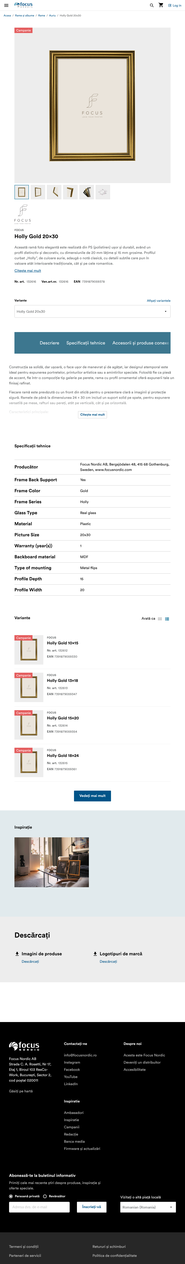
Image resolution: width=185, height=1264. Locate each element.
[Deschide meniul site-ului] (9, 5)
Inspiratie (71, 1120)
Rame (41, 15)
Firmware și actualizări (82, 1148)
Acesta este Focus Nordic (144, 1055)
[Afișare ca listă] (167, 619)
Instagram (72, 1062)
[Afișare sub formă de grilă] (159, 619)
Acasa (7, 15)
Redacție (71, 1134)
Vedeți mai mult (92, 796)
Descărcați (30, 961)
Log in (177, 5)
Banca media (74, 1141)
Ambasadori (73, 1113)
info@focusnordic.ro (80, 1055)
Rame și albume (24, 15)
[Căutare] (152, 5)
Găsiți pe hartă (21, 1091)
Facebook (72, 1069)
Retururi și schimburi (109, 1246)
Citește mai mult (27, 270)
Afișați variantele (159, 301)
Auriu (52, 15)
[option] (21, 192)
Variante (20, 300)
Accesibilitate (135, 1069)
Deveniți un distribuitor (142, 1062)
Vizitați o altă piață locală (140, 1197)
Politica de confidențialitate (114, 1255)
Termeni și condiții (24, 1246)
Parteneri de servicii (25, 1255)
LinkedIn (71, 1084)
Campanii (71, 1127)
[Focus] (22, 214)
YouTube (70, 1077)
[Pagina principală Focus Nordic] (23, 5)
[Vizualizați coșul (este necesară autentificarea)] (161, 5)
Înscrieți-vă (91, 1207)
